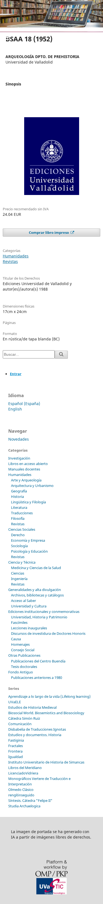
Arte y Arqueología (26, 480)
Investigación (19, 458)
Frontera (15, 751)
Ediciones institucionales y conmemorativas (43, 611)
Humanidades (16, 256)
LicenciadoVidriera (23, 773)
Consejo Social (22, 649)
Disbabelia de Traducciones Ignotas (37, 729)
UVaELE (14, 701)
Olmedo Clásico (21, 789)
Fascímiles (19, 622)
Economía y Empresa (28, 540)
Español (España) (24, 403)
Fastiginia (16, 740)
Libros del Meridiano (25, 767)
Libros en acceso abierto (28, 463)
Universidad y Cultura (28, 606)
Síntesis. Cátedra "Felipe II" (30, 800)
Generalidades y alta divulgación (34, 589)
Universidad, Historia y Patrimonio (39, 617)
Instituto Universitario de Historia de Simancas (46, 762)
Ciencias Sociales (21, 529)
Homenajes (20, 644)
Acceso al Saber (23, 600)
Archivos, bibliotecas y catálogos (37, 595)
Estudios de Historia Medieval (32, 707)
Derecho (18, 534)
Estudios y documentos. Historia (34, 734)
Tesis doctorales (24, 666)
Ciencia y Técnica (21, 562)
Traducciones (22, 512)
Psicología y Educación (29, 551)
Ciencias (17, 573)
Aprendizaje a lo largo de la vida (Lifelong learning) (49, 696)
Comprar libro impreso (49, 232)
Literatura (19, 507)
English (15, 409)
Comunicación (20, 723)
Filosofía (17, 518)
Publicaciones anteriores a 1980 (36, 677)
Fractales (15, 745)
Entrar (15, 373)
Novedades (18, 439)
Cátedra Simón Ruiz (24, 718)
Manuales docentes (24, 469)
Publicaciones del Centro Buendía (38, 661)
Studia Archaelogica (24, 805)
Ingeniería (19, 578)
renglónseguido (21, 795)
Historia (17, 496)
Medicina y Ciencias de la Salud (36, 567)
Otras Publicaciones (24, 655)
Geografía (19, 491)
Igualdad (15, 756)
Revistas (10, 261)
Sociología (19, 545)
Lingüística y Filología (28, 502)
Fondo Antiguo (20, 672)
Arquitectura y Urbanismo (32, 485)
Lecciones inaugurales (29, 627)
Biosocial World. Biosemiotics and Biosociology (46, 712)
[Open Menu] (5, 37)
